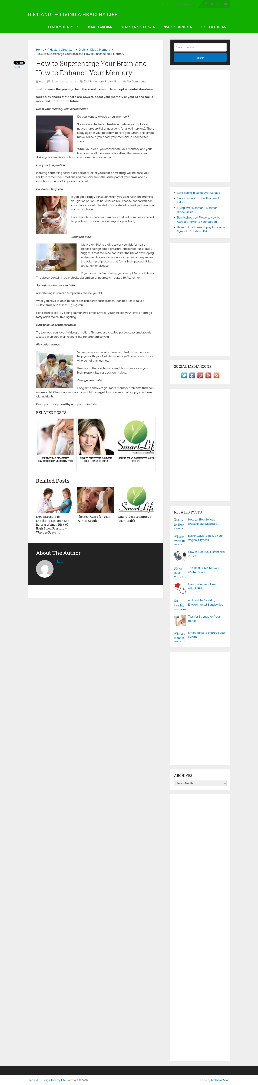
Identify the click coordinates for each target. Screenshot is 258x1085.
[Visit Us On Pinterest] (200, 378)
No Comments (136, 81)
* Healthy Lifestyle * (62, 27)
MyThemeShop (220, 1080)
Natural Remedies (178, 27)
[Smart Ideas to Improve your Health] (136, 500)
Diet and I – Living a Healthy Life (73, 14)
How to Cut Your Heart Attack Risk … (202, 586)
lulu (41, 81)
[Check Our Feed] (216, 378)
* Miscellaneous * (100, 27)
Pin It (17, 67)
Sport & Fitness (213, 27)
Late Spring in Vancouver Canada (198, 192)
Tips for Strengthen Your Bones (204, 618)
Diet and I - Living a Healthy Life (47, 1080)
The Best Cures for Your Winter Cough (93, 518)
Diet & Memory (94, 81)
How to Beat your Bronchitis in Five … (206, 554)
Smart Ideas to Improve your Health (134, 518)
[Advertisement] (200, 126)
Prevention (112, 81)
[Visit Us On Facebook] (192, 378)
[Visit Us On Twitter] (184, 378)
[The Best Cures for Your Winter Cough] (95, 500)
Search (200, 57)
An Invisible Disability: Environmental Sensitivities (205, 602)
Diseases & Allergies (138, 27)
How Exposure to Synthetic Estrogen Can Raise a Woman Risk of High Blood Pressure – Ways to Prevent (52, 524)
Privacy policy (183, 4)
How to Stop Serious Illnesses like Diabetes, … (204, 521)
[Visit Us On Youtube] (208, 378)
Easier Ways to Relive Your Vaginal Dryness (205, 538)
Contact (166, 4)
